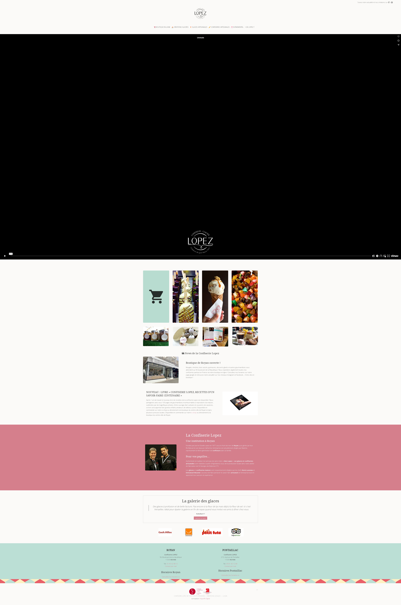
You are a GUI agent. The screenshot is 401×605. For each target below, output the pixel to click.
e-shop (193, 412)
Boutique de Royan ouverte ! (203, 362)
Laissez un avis (200, 518)
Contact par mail (170, 566)
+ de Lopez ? (249, 27)
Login (225, 596)
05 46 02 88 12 (172, 564)
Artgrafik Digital (205, 598)
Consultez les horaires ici (171, 577)
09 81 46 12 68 (231, 564)
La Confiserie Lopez (203, 435)
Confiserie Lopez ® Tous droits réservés (189, 596)
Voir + (156, 303)
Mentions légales (214, 596)
